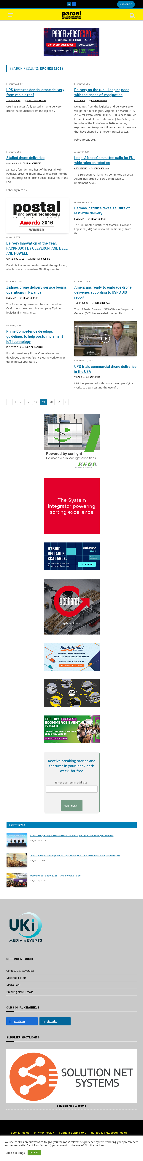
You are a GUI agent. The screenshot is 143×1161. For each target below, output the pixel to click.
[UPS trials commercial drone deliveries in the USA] (105, 338)
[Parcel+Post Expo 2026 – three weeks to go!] (17, 880)
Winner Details (15, 259)
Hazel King (94, 377)
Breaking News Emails (19, 992)
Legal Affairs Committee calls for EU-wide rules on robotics (104, 160)
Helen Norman (99, 100)
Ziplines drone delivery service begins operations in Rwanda (36, 289)
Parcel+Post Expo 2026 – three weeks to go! (56, 875)
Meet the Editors (16, 977)
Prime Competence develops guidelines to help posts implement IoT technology (34, 336)
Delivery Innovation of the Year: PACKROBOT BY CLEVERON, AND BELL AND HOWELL (37, 248)
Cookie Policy (20, 1132)
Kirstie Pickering (36, 100)
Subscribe (126, 4)
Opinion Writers (32, 163)
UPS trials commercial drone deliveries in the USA (105, 369)
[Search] (132, 15)
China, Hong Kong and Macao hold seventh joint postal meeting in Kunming (72, 835)
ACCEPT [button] (34, 1152)
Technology (13, 100)
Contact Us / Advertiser (20, 970)
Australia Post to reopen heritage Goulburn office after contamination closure (75, 855)
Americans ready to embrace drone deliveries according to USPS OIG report (103, 292)
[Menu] (10, 15)
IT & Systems (13, 347)
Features (79, 100)
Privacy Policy (44, 1132)
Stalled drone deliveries (25, 157)
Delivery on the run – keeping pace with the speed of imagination (101, 92)
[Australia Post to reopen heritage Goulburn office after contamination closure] (17, 860)
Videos (78, 377)
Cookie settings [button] (15, 1152)
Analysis (11, 163)
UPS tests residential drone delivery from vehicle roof (35, 92)
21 (59, 402)
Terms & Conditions (72, 1132)
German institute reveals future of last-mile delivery (102, 210)
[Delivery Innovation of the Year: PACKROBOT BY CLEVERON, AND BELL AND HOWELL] (37, 215)
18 (35, 402)
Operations (81, 168)
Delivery (79, 219)
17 (27, 402)
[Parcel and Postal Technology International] (71, 15)
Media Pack (13, 985)
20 (51, 402)
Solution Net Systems (71, 1105)
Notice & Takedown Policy (109, 1132)
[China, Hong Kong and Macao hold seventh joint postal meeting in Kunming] (17, 840)
